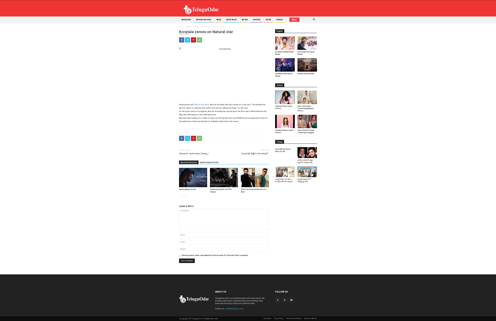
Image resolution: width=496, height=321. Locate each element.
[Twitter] (187, 40)
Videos (279, 19)
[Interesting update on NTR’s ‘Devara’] (224, 177)
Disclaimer (267, 318)
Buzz (218, 19)
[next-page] (184, 196)
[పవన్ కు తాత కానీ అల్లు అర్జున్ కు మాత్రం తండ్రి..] (307, 152)
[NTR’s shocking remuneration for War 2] (255, 177)
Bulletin (196, 27)
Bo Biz (245, 19)
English (188, 27)
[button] (314, 20)
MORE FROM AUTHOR (209, 163)
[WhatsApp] (199, 40)
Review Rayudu (203, 19)
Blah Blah (231, 19)
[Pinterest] (193, 40)
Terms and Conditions (294, 318)
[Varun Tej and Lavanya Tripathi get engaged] (307, 121)
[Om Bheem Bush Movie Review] (285, 65)
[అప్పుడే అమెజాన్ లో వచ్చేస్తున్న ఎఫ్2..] (307, 171)
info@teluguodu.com (234, 308)
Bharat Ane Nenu (202, 104)
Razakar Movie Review (305, 74)
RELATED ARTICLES (189, 163)
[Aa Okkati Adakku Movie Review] (285, 43)
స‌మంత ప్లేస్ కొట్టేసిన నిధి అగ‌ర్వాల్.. (255, 153)
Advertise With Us (310, 318)
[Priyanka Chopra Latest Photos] (285, 121)
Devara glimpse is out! (187, 189)
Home (181, 27)
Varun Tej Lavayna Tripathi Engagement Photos (305, 108)
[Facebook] (181, 40)
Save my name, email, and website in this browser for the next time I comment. (215, 255)
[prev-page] (180, 196)
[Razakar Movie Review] (307, 65)
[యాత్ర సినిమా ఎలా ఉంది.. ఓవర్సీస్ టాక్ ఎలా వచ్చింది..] (285, 171)
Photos (256, 19)
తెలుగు (294, 19)
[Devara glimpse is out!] (193, 177)
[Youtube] (291, 300)
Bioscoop (186, 19)
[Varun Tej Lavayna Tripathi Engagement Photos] (307, 97)
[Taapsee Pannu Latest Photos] (285, 97)
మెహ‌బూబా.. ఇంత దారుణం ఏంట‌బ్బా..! (194, 153)
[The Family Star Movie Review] (307, 43)
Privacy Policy (279, 318)
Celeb (268, 19)
